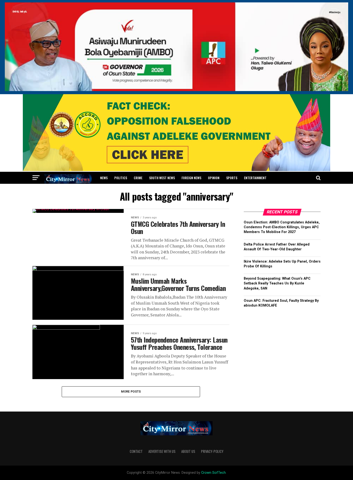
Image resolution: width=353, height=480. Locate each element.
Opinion (213, 177)
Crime (138, 177)
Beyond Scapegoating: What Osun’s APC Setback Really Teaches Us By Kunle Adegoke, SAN (277, 283)
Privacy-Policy (212, 451)
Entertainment (255, 177)
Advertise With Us (162, 451)
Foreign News (191, 177)
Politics (120, 177)
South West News (162, 177)
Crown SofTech (213, 473)
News (104, 177)
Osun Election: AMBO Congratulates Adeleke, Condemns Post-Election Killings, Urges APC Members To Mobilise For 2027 (282, 227)
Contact (136, 451)
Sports (231, 177)
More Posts (131, 391)
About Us (188, 451)
